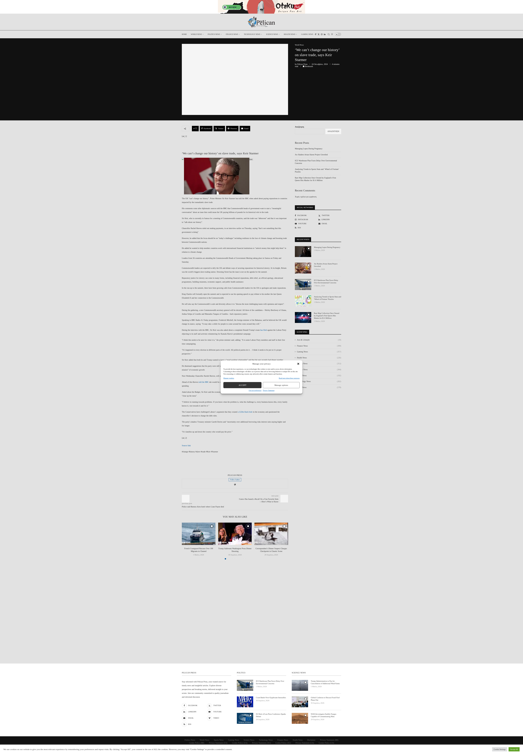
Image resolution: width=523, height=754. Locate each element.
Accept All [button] (514, 749)
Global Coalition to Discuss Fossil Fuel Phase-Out (325, 699)
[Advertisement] (195, 144)
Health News (289, 34)
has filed (263, 330)
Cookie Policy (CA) (326, 743)
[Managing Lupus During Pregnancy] (303, 251)
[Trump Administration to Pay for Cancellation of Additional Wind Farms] (300, 685)
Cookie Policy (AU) (283, 743)
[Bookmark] (332, 34)
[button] (298, 363)
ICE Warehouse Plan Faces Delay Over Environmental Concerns (326, 281)
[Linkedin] (325, 34)
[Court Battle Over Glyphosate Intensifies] (245, 701)
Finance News (232, 34)
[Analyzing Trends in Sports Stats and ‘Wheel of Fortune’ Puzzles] (303, 301)
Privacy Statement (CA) (305, 743)
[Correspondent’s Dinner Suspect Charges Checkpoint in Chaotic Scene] (271, 534)
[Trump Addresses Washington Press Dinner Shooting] (235, 534)
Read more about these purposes (289, 378)
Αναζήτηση (299, 127)
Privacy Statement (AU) (261, 743)
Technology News (252, 34)
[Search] (328, 34)
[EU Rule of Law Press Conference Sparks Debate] (245, 718)
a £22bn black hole (245, 412)
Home (184, 34)
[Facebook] (315, 34)
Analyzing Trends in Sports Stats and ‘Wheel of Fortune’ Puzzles (327, 298)
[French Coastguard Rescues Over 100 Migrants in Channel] (198, 534)
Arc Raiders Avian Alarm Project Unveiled (311, 155)
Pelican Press (302, 64)
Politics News (214, 34)
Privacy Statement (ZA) (218, 743)
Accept (242, 385)
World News (196, 34)
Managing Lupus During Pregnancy (308, 149)
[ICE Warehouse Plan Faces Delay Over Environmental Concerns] (303, 284)
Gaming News (307, 34)
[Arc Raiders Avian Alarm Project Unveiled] (303, 268)
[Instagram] (322, 34)
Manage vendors (228, 378)
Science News (272, 34)
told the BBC (204, 382)
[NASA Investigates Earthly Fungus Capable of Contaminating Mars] (300, 718)
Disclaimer (311, 740)
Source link (186, 446)
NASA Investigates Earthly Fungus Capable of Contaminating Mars (323, 715)
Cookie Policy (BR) (196, 743)
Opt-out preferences (255, 390)
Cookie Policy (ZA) (239, 743)
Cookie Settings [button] (500, 749)
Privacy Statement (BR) (329, 740)
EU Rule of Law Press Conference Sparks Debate (271, 715)
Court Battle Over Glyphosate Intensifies (271, 698)
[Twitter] (319, 34)
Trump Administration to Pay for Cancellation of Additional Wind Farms (325, 682)
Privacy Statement (268, 390)
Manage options (281, 385)
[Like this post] (196, 128)
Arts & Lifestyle (319, 340)
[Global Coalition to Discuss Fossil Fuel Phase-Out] (300, 701)
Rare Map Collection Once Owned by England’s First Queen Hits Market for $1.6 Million (326, 315)
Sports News (319, 376)
